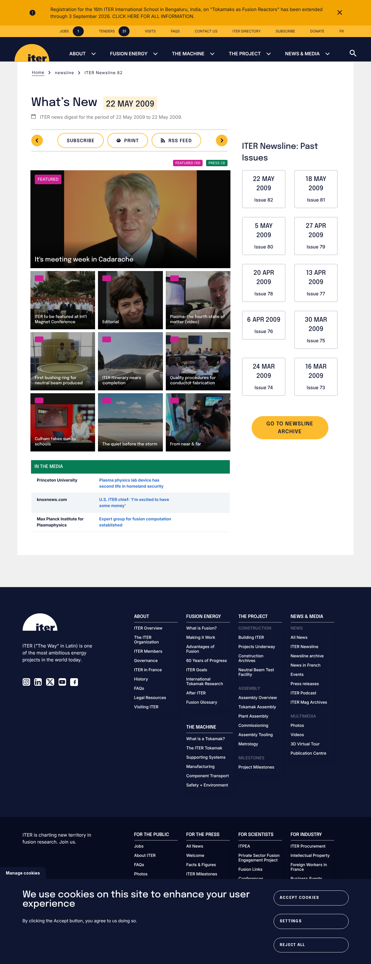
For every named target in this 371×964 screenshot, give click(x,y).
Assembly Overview (258, 698)
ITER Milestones (201, 874)
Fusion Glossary (201, 702)
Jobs (139, 846)
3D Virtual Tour (305, 744)
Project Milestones (256, 767)
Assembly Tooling (256, 735)
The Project (245, 53)
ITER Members (148, 651)
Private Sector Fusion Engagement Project (259, 858)
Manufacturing (200, 766)
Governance (146, 660)
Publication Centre (308, 753)
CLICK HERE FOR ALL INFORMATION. (153, 16)
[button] (360, 49)
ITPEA (244, 846)
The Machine (188, 53)
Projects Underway (257, 647)
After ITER (196, 693)
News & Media (302, 53)
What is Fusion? (201, 628)
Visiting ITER (146, 707)
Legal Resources (150, 698)
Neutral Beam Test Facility (256, 672)
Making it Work (200, 637)
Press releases (305, 684)
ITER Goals (196, 670)
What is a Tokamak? (205, 739)
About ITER (145, 855)
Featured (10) (187, 163)
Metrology (248, 744)
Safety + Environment (207, 785)
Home (38, 72)
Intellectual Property (310, 855)
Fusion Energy (129, 53)
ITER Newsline (305, 647)
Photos (297, 725)
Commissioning (253, 725)
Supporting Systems (205, 757)
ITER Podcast (304, 693)
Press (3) (216, 163)
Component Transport (207, 776)
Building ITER (251, 637)
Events (297, 674)
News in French (306, 665)
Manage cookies (23, 872)
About (77, 53)
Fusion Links (251, 869)
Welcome (195, 855)
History (141, 679)
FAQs (139, 688)
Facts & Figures (201, 865)
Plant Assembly (253, 716)
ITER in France (148, 670)
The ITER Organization (146, 640)
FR (341, 31)
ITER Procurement (308, 846)
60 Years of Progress (206, 660)
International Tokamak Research (204, 681)
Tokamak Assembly (257, 707)
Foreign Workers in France (309, 867)
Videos (297, 735)
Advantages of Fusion (200, 649)
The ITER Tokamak (204, 748)
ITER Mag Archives (309, 702)
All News (299, 637)
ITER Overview (148, 628)
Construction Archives (251, 658)
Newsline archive (307, 656)
